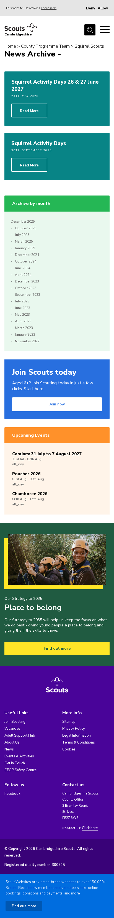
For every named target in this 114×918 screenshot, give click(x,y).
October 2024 (25, 261)
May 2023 (22, 314)
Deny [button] (90, 8)
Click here (90, 828)
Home (10, 46)
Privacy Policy (73, 728)
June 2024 (22, 268)
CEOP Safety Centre (20, 770)
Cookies (69, 749)
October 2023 (25, 288)
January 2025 (25, 248)
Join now (57, 404)
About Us (12, 742)
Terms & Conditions (78, 742)
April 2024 (23, 274)
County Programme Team (45, 46)
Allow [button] (103, 8)
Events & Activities (19, 756)
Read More (29, 111)
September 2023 (27, 294)
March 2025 (24, 241)
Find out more (57, 648)
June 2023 (22, 308)
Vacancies (12, 728)
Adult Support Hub (19, 735)
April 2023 (23, 321)
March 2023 (24, 328)
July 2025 (22, 235)
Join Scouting (14, 721)
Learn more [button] (48, 8)
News (9, 749)
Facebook (12, 793)
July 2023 (22, 301)
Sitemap (69, 721)
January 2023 (25, 334)
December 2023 (27, 281)
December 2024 (27, 255)
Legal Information (76, 735)
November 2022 (27, 341)
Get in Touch (14, 763)
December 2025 (23, 221)
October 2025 (25, 228)
